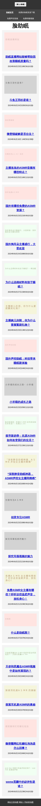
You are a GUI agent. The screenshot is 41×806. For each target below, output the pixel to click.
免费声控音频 (12, 18)
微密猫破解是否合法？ (20, 133)
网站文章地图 (13, 802)
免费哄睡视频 (28, 18)
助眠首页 (9, 12)
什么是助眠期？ (20, 632)
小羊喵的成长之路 (20, 401)
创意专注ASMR (20, 517)
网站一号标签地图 (26, 802)
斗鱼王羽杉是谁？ (20, 99)
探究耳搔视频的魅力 (20, 556)
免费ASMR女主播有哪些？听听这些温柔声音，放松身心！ (20, 594)
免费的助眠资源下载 (26, 12)
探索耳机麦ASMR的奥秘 (20, 704)
